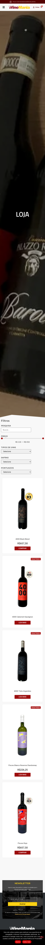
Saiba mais (26, 942)
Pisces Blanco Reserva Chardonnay (22, 765)
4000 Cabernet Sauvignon (22, 617)
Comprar (22, 548)
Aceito (18, 942)
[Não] (41, 937)
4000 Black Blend (22, 539)
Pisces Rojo (22, 843)
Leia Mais (22, 623)
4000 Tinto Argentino (22, 691)
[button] (3, 7)
